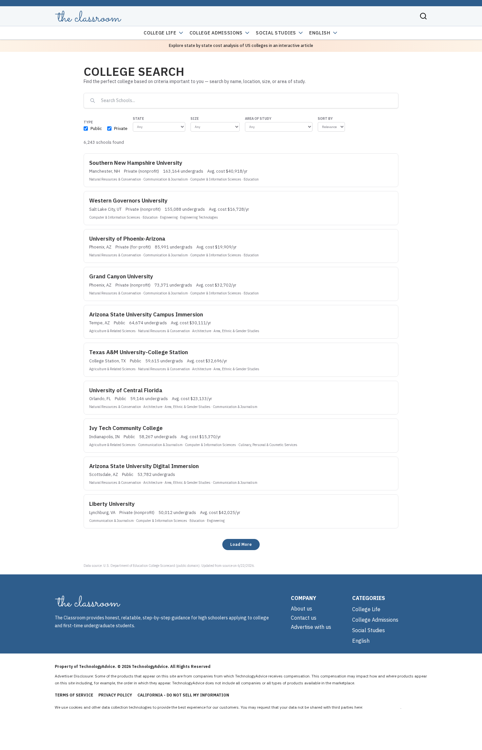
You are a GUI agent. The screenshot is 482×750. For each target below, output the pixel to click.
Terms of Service (74, 695)
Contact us (303, 617)
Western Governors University (128, 200)
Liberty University (112, 503)
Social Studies (276, 33)
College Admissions (216, 33)
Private (121, 128)
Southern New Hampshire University (135, 162)
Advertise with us (311, 627)
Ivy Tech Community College (126, 428)
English (320, 33)
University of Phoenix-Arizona (127, 238)
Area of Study (258, 118)
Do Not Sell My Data (382, 707)
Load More (241, 544)
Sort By (325, 118)
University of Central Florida (125, 390)
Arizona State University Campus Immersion (146, 314)
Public (96, 128)
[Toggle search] (423, 16)
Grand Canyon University (121, 276)
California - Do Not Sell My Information (183, 695)
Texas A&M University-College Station (138, 352)
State (138, 118)
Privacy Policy (115, 695)
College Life (160, 33)
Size (195, 118)
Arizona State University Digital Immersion (144, 466)
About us (301, 608)
